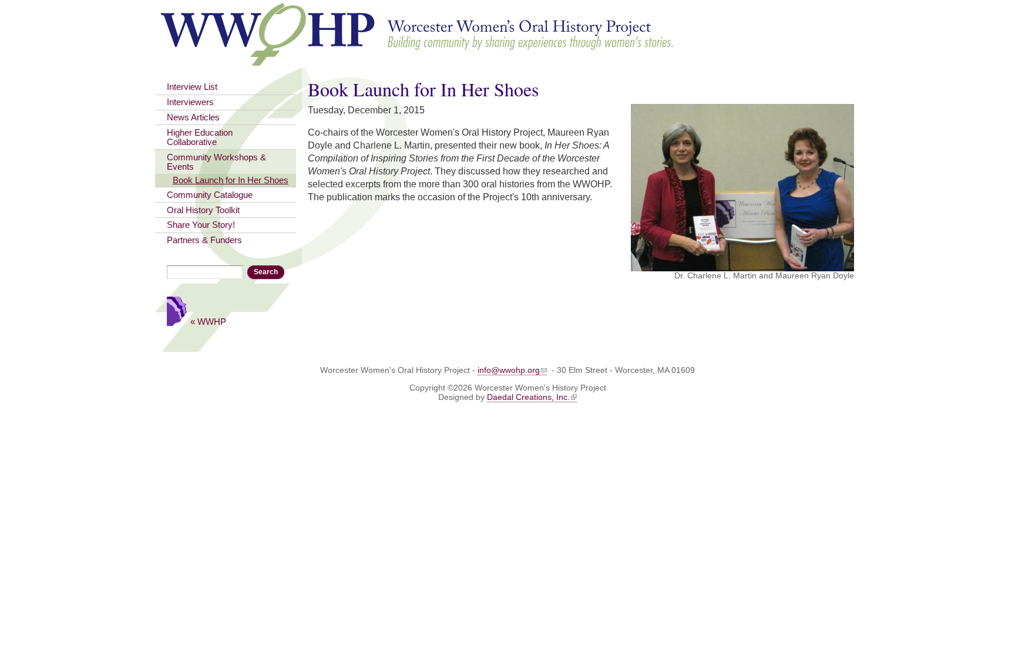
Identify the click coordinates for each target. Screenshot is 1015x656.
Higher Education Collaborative (200, 137)
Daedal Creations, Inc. (528, 397)
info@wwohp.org (509, 370)
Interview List (192, 87)
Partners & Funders (204, 240)
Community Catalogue (210, 195)
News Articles (193, 117)
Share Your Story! (201, 225)
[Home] (418, 60)
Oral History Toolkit (203, 210)
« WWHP (208, 321)
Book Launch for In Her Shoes (230, 180)
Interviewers (190, 102)
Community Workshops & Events (216, 162)
